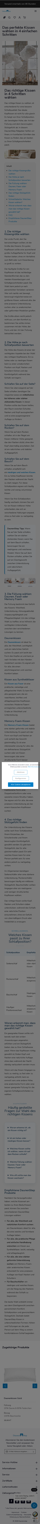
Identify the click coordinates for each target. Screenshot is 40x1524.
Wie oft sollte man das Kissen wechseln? (19, 1176)
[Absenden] (33, 1451)
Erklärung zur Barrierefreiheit (20, 1517)
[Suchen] (9, 17)
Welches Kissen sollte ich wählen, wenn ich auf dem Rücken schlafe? (19, 1151)
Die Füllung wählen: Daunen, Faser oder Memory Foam (18, 186)
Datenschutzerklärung (14, 1515)
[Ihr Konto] (19, 17)
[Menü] (35, 11)
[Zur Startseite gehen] (6, 11)
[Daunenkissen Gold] (20, 1374)
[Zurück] (5, 1386)
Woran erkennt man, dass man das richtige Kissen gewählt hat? (20, 208)
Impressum (15, 1512)
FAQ (10, 215)
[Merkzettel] (14, 17)
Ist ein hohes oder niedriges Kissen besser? (19, 1139)
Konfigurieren (20, 778)
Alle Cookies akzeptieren (21, 784)
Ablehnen (21, 772)
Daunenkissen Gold (13, 1398)
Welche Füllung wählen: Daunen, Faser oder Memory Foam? (20, 1165)
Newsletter (28, 1515)
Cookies (24, 1512)
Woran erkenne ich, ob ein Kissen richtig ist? (19, 1129)
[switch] (35, 1521)
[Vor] (35, 1386)
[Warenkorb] (24, 17)
